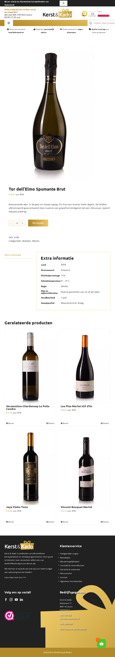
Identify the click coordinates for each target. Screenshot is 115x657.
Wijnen (35, 240)
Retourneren (66, 573)
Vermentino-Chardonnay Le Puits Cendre (27, 407)
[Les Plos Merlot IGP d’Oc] (85, 367)
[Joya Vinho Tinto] (30, 467)
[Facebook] (5, 599)
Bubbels (26, 240)
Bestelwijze (65, 557)
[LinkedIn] (21, 599)
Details (51, 423)
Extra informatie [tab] (12, 255)
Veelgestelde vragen (69, 553)
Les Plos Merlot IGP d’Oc (76, 406)
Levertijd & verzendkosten (72, 565)
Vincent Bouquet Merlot (76, 506)
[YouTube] (16, 599)
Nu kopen (38, 222)
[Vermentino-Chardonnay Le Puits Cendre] (30, 367)
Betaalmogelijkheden (70, 561)
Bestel (11, 423)
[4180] (49, 112)
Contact (63, 577)
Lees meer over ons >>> (15, 577)
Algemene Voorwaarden (71, 581)
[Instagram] (11, 599)
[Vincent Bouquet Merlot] (85, 467)
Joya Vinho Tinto (17, 506)
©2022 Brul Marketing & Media (57, 652)
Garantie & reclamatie (70, 569)
